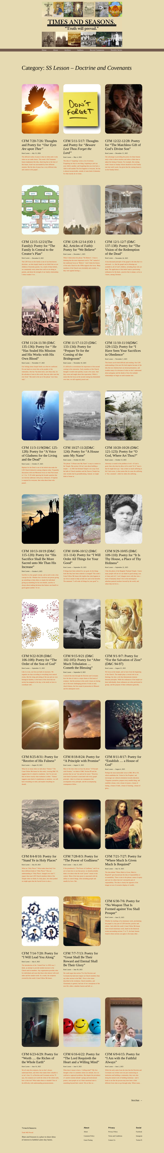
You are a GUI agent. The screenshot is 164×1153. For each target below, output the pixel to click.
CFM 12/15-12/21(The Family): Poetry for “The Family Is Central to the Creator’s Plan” (38, 247)
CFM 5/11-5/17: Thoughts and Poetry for (81, 147)
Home (44, 50)
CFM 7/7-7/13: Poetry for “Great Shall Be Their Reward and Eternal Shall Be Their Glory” (80, 959)
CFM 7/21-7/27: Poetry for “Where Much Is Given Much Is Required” (123, 860)
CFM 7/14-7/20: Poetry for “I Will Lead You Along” (40, 955)
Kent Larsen (25, 153)
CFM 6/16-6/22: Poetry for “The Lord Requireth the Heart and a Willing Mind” (81, 1058)
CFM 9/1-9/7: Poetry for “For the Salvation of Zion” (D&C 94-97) (123, 660)
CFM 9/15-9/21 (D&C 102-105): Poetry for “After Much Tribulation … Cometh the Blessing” (81, 662)
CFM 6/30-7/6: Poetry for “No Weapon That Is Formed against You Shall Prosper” (122, 907)
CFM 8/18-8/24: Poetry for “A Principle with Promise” (81, 759)
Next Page (136, 1100)
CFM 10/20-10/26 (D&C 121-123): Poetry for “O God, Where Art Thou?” (122, 451)
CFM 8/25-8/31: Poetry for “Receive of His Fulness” (40, 759)
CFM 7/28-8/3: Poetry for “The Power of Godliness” (81, 858)
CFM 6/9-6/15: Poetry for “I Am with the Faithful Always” (122, 1058)
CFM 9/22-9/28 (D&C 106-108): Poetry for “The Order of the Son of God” (39, 660)
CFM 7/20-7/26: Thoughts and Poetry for (39, 145)
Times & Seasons (29, 1128)
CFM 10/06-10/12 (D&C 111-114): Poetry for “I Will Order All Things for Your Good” (82, 557)
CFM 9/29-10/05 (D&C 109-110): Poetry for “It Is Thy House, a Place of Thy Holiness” (123, 557)
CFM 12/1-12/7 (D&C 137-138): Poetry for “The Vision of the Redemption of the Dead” (122, 247)
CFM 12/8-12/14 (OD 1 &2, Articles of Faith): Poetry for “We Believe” (79, 245)
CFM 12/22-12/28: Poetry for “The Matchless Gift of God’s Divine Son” (123, 145)
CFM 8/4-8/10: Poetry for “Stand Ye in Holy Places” (39, 858)
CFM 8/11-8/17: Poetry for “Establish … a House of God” (123, 760)
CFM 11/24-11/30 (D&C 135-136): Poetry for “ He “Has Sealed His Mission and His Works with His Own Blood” (39, 350)
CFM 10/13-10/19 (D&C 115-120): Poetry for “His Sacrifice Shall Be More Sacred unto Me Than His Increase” (39, 559)
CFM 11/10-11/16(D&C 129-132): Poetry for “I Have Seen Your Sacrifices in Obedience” (123, 348)
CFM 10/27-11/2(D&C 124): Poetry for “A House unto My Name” (81, 451)
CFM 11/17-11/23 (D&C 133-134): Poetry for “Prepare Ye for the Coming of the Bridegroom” (80, 350)
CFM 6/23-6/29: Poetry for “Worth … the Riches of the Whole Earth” (40, 1058)
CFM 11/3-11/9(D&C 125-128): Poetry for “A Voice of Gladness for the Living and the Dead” (40, 453)
